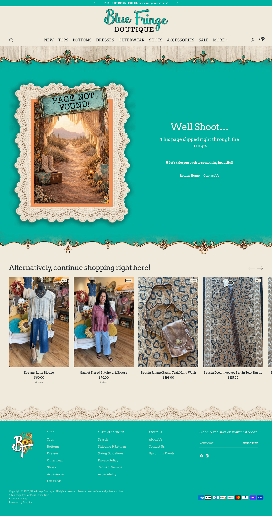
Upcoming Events (161, 453)
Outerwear (55, 460)
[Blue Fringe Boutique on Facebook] (201, 456)
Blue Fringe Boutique (42, 491)
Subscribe (250, 443)
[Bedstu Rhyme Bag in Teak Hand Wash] (168, 322)
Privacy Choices (18, 498)
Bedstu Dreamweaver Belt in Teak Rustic (233, 373)
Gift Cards (54, 481)
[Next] (178, 3)
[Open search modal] (11, 40)
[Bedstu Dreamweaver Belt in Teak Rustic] (233, 322)
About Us (155, 439)
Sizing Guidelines (110, 453)
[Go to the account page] (253, 40)
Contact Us (157, 446)
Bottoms (53, 446)
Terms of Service (110, 467)
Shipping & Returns (112, 446)
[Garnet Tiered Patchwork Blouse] (104, 322)
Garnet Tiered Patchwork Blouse (103, 373)
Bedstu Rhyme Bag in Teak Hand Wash (168, 373)
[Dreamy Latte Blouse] (39, 322)
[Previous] (94, 3)
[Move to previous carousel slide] (251, 268)
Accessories (56, 474)
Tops (50, 439)
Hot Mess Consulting (37, 495)
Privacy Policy (108, 460)
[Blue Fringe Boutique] (136, 21)
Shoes (51, 467)
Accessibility (107, 474)
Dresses (52, 453)
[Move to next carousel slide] (260, 268)
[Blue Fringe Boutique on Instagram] (207, 456)
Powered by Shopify (20, 502)
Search (103, 439)
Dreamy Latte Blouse (39, 373)
